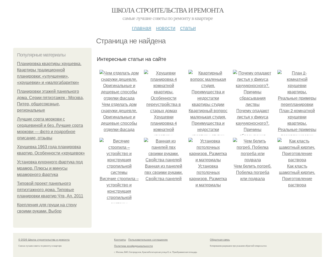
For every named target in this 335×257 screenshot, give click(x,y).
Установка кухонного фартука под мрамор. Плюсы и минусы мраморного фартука (50, 168)
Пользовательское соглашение (148, 239)
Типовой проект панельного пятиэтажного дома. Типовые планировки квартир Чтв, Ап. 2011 (50, 189)
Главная (141, 27)
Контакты (120, 239)
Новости (165, 27)
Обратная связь (220, 239)
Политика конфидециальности (133, 246)
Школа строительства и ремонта (167, 9)
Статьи (188, 27)
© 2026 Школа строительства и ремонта (44, 239)
